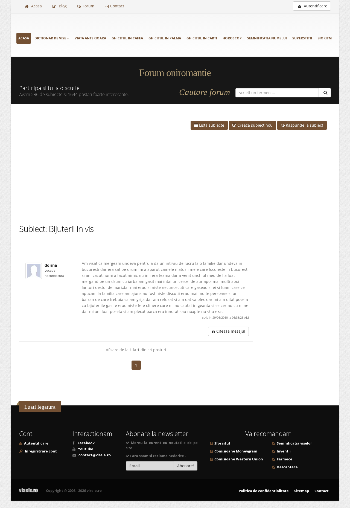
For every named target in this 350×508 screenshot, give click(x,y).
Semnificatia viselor (294, 443)
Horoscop (232, 38)
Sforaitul (222, 443)
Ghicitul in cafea (127, 38)
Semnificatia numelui (267, 38)
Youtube (85, 449)
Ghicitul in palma (164, 38)
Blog (62, 5)
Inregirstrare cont (40, 451)
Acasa (36, 5)
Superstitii (302, 38)
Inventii (284, 451)
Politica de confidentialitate (264, 491)
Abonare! (185, 465)
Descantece (287, 467)
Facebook (86, 443)
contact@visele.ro (94, 455)
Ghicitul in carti (201, 38)
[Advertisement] (175, 168)
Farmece (284, 459)
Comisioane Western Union (238, 459)
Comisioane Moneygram (235, 451)
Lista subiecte (211, 125)
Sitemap (301, 491)
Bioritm (324, 38)
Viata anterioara (90, 38)
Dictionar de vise (50, 38)
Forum (88, 5)
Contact (117, 5)
